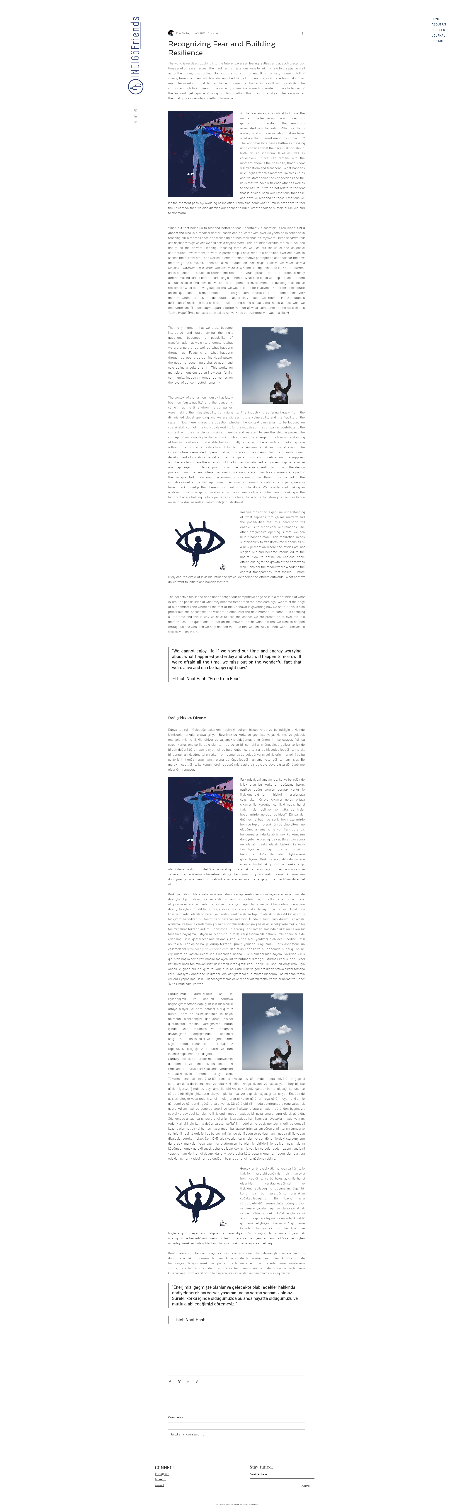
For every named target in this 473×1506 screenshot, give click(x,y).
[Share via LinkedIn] (188, 1381)
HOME (436, 18)
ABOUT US (439, 24)
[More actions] (302, 33)
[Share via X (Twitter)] (179, 1381)
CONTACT (438, 41)
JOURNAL (438, 35)
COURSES (438, 30)
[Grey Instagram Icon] (135, 110)
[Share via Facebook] (170, 1381)
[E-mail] (135, 122)
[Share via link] (197, 1381)
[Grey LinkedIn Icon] (135, 116)
